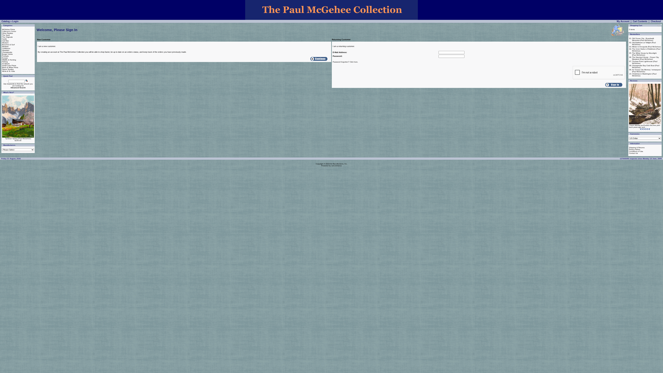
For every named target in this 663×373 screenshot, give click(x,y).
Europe (5, 58)
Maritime (5, 46)
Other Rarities (7, 33)
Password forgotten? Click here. (345, 62)
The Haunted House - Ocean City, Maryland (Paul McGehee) (645, 58)
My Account (623, 21)
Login (15, 21)
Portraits (5, 56)
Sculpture (6, 64)
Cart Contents (640, 21)
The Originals (7, 37)
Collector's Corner (9, 31)
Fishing (5, 62)
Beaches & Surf (8, 45)
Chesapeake (7, 52)
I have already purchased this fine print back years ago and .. (644, 126)
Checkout (656, 21)
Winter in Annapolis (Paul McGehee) (646, 47)
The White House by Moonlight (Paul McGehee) (644, 54)
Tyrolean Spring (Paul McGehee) (18, 139)
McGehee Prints (8, 29)
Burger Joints (7, 54)
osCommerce (336, 166)
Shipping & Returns (637, 148)
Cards (4, 39)
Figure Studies (8, 69)
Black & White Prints (10, 67)
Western (5, 43)
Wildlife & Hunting (9, 60)
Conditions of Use (636, 151)
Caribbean (6, 48)
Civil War (5, 41)
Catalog (6, 21)
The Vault (6, 35)
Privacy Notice (634, 149)
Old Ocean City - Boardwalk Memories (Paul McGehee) (643, 39)
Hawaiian (5, 50)
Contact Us (633, 153)
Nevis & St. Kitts (8, 71)
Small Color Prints (9, 65)
